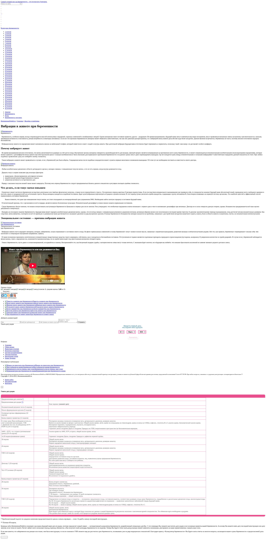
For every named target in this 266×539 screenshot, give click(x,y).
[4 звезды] (27, 289)
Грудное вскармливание (13, 353)
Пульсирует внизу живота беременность (49, 307)
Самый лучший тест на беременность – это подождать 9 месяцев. (24, 2)
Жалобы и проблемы (32, 121)
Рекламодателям (11, 381)
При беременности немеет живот (42, 314)
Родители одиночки (12, 351)
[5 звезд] (34, 289)
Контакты (8, 383)
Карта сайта (9, 380)
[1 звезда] (4, 289)
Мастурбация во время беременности (46, 367)
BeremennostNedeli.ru (8, 121)
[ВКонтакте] (2, 295)
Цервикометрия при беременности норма (50, 371)
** (22, 402)
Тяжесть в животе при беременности (46, 301)
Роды (7, 116)
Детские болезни (11, 354)
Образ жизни (9, 347)
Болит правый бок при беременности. (47, 309)
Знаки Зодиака (10, 358)
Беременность (10, 114)
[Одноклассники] (8, 295)
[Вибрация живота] (8, 163)
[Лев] (1, 13)
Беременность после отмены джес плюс (49, 369)
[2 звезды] (12, 289)
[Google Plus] (14, 295)
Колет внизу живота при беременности (48, 303)
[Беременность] (6, 131)
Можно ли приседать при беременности (49, 365)
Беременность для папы (13, 117)
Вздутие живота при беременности (44, 311)
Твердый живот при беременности (43, 312)
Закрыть (4, 537)
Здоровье (20, 121)
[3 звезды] (19, 289)
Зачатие (7, 112)
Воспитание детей (11, 356)
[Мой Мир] (11, 295)
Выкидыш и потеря (12, 349)
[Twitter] (5, 295)
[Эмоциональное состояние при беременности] (11, 224)
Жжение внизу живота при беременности (51, 305)
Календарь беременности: (10, 28)
